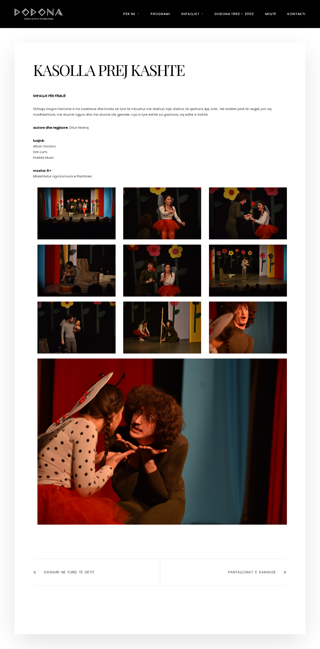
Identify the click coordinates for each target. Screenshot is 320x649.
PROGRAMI (160, 14)
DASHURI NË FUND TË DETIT (69, 572)
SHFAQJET (190, 14)
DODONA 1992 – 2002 (234, 14)
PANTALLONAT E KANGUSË (252, 572)
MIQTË (270, 14)
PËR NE (129, 14)
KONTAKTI (296, 14)
